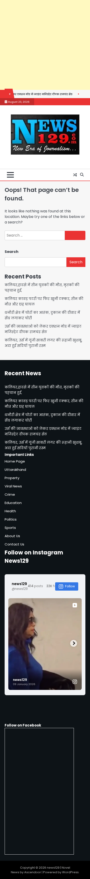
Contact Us (14, 544)
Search (11, 251)
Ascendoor (32, 872)
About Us (12, 535)
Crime (10, 494)
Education (13, 502)
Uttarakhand (15, 469)
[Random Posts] (75, 174)
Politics (11, 519)
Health (10, 511)
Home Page (15, 461)
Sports (10, 527)
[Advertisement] (45, 45)
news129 (53, 868)
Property (12, 477)
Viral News (13, 486)
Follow (70, 586)
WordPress (70, 872)
